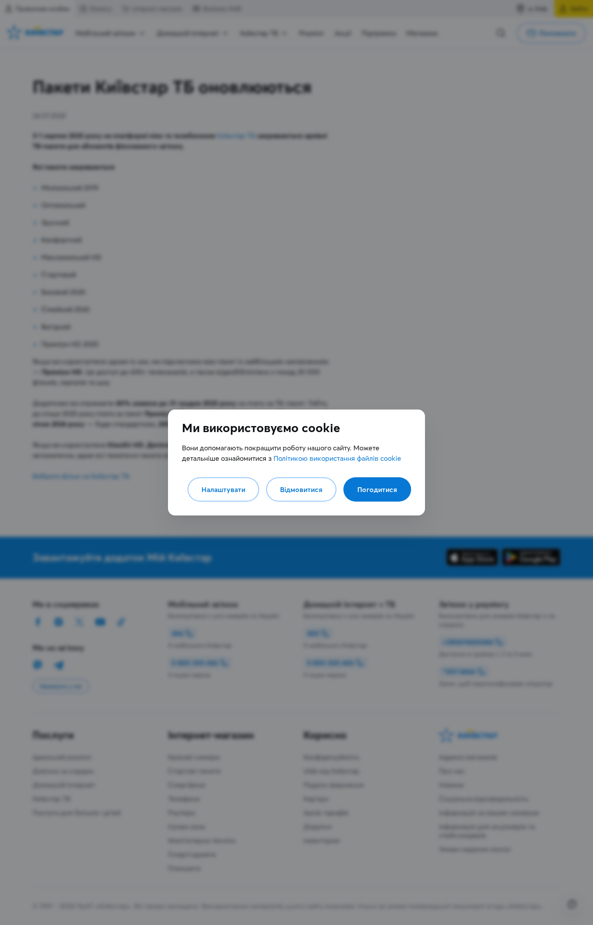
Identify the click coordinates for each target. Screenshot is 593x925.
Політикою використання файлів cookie (337, 458)
